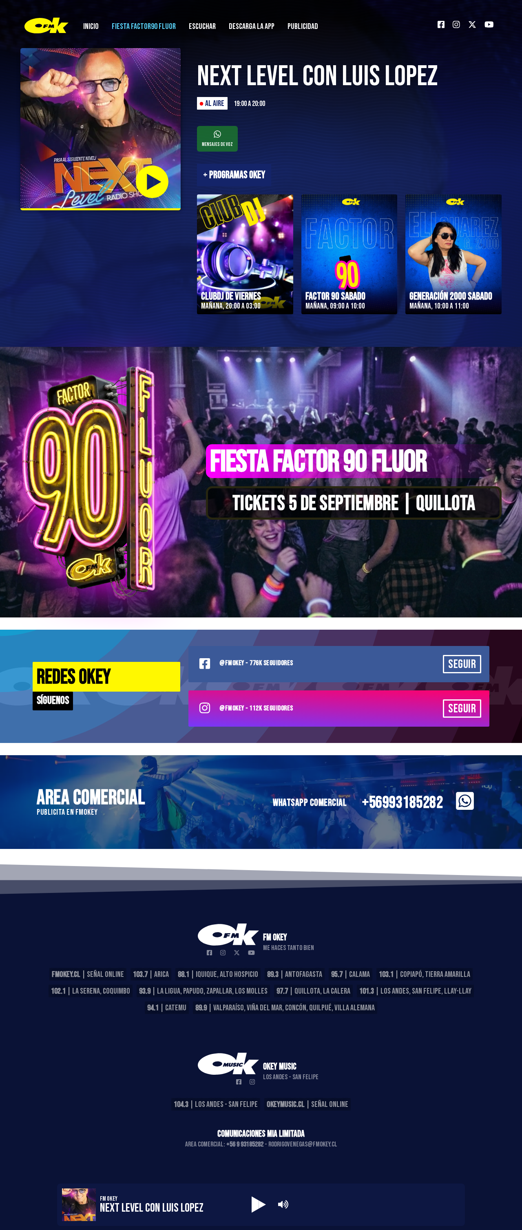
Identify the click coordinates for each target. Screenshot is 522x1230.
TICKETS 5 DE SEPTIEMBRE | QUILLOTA (354, 504)
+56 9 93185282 (244, 1144)
